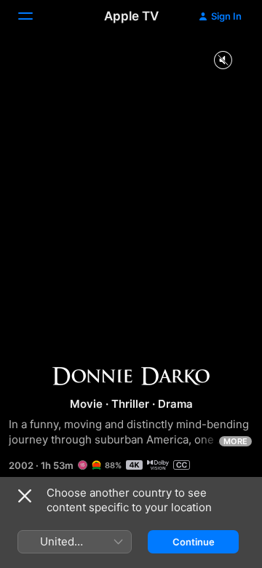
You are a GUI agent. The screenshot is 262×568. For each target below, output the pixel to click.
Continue (193, 542)
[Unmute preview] (223, 61)
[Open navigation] (34, 16)
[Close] (24, 495)
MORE (235, 441)
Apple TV (131, 16)
